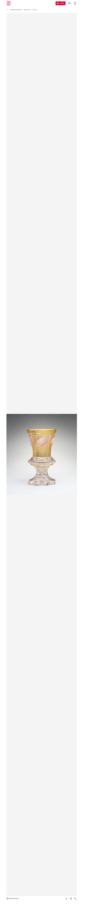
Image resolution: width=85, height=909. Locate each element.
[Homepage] (8, 3)
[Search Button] (69, 3)
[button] (41, 454)
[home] (7, 10)
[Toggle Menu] (75, 3)
